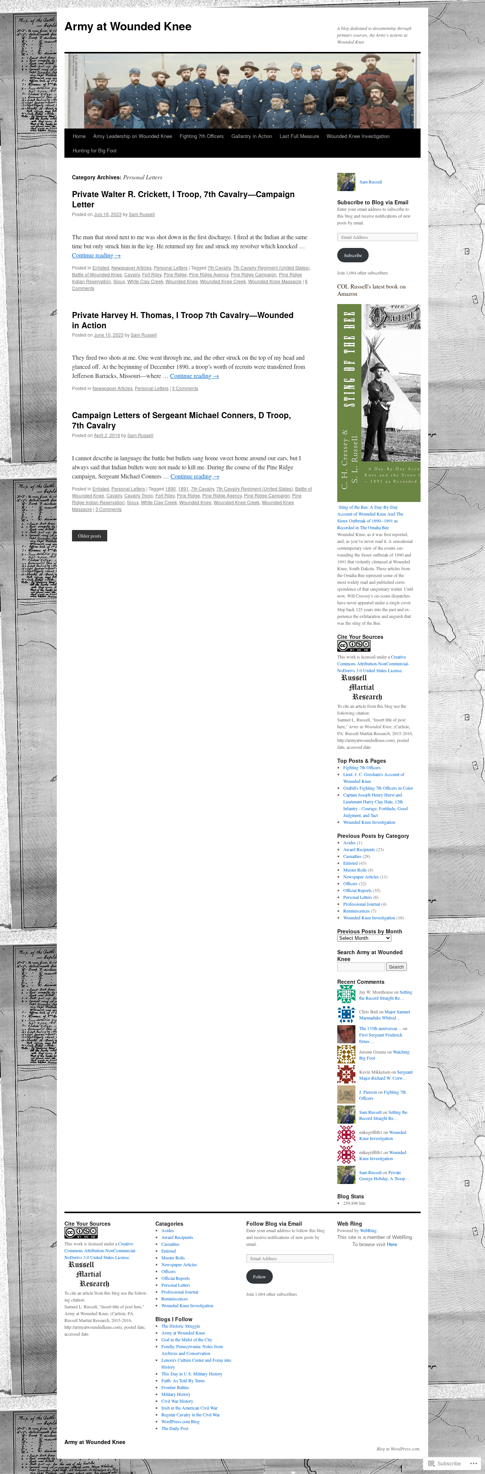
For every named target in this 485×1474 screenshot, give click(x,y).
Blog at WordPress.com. (399, 1449)
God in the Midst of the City (186, 1339)
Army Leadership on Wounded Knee (132, 136)
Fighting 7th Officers (202, 136)
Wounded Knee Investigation (358, 136)
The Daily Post (174, 1428)
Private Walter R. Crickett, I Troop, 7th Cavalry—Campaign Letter (183, 199)
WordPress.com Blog (180, 1421)
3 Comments (185, 388)
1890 (170, 488)
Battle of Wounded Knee (97, 274)
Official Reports (357, 890)
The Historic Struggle (180, 1326)
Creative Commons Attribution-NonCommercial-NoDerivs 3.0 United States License (373, 663)
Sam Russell (142, 214)
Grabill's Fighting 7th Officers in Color (378, 788)
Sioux (119, 281)
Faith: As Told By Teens (183, 1380)
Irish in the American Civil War (189, 1408)
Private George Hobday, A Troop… (384, 1175)
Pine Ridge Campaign (254, 274)
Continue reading (96, 255)
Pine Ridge (175, 274)
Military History (176, 1394)
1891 (183, 488)
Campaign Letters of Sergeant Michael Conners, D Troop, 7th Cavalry (181, 420)
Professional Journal (361, 904)
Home (79, 136)
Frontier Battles (175, 1387)
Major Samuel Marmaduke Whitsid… (384, 1014)
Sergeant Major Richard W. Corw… (386, 1075)
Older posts (89, 535)
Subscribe (353, 255)
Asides (349, 842)
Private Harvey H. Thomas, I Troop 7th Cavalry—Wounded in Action (183, 320)
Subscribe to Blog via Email (372, 202)
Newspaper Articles (131, 267)
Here (392, 1244)
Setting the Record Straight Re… (385, 995)
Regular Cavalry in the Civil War (190, 1414)
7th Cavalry (219, 267)
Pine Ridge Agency (208, 274)
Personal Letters (171, 267)
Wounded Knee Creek (223, 281)
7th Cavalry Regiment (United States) (271, 267)
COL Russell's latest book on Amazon (371, 289)
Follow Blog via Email (274, 1223)
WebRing (368, 1230)
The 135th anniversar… (380, 1028)
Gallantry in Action (252, 136)
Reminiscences (356, 911)
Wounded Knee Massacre (275, 281)
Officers (350, 883)
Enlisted (100, 267)
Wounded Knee (182, 281)
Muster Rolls (355, 870)
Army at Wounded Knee (128, 25)
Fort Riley (151, 274)
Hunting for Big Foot (95, 150)
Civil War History (177, 1401)
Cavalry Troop (138, 495)
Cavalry (132, 274)
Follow (259, 1276)
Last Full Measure (299, 136)
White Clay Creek (145, 281)
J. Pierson (368, 1092)
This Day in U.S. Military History (191, 1374)
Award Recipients (359, 849)
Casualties (352, 856)
